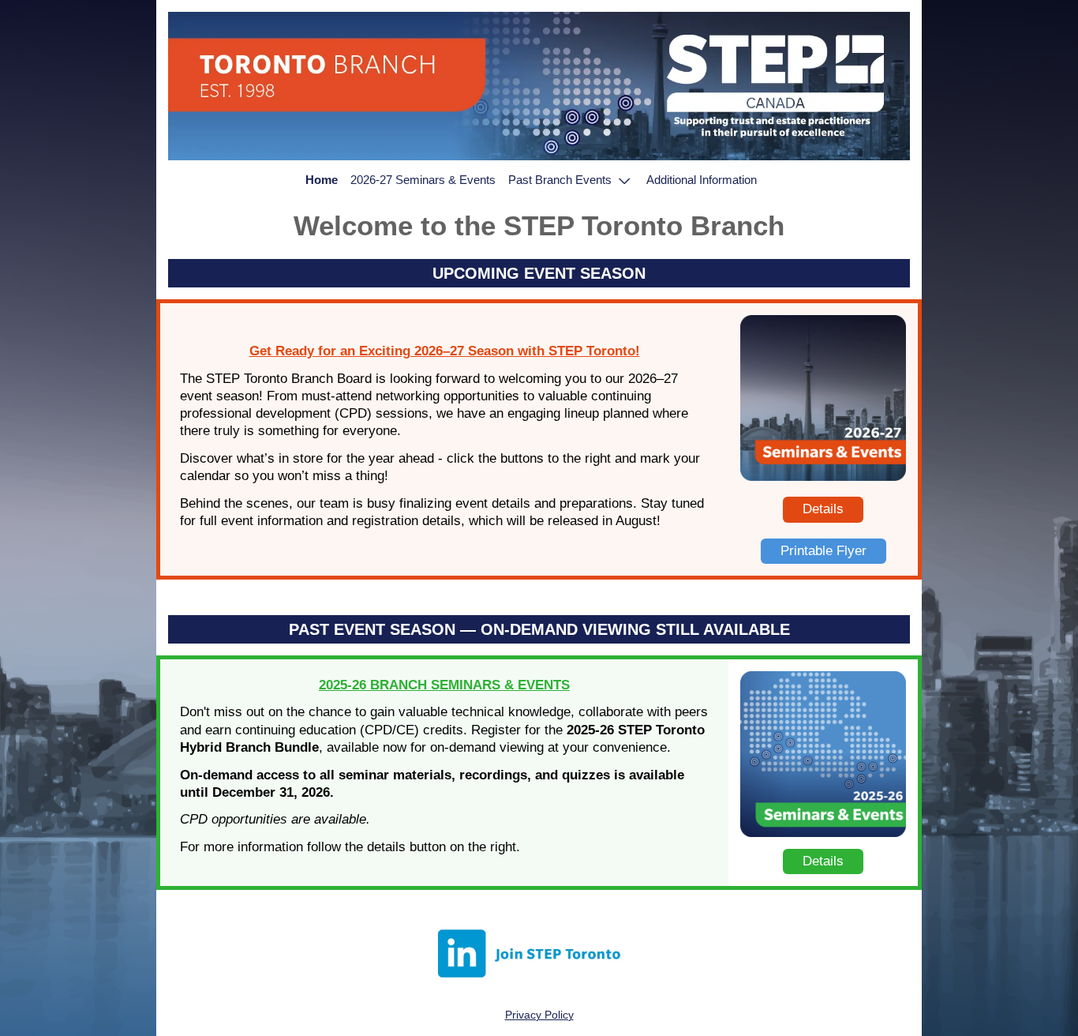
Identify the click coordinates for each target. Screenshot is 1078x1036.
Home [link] (321, 179)
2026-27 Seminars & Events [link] (423, 179)
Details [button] (823, 508)
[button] (571, 180)
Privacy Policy (539, 1014)
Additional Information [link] (701, 179)
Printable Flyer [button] (823, 550)
